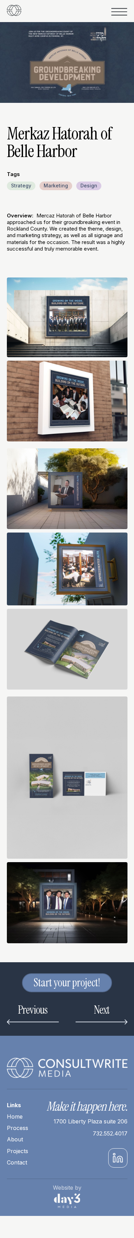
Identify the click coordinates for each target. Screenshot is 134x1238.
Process (17, 1127)
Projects (17, 1151)
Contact (17, 1162)
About (15, 1139)
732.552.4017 (110, 1133)
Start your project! (67, 982)
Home (15, 1116)
